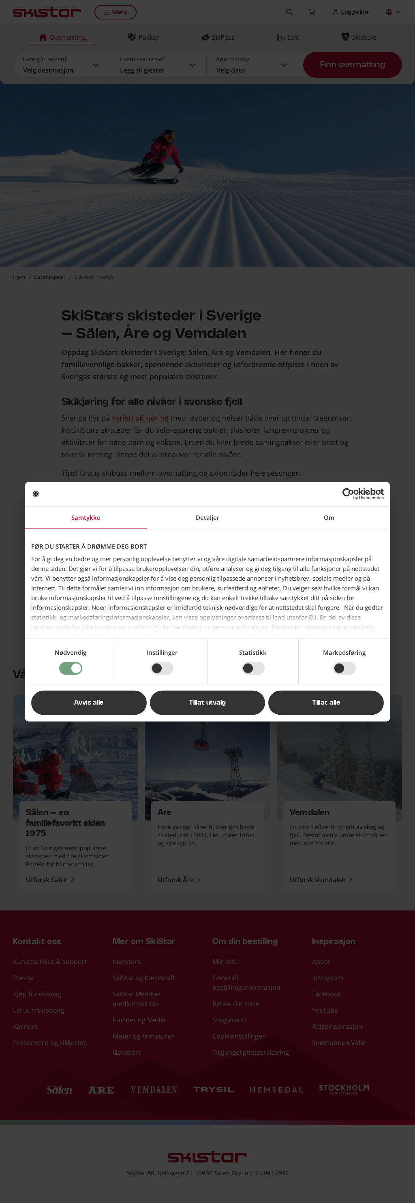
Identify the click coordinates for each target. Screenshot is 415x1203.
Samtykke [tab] (86, 517)
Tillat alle (326, 702)
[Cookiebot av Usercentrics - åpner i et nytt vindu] (348, 494)
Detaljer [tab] (207, 517)
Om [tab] (329, 517)
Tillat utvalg (207, 702)
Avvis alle (88, 702)
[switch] (161, 668)
